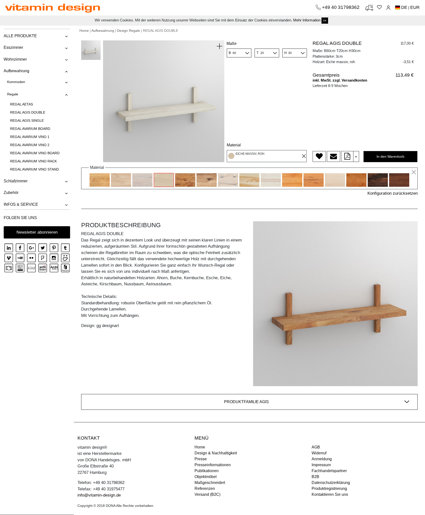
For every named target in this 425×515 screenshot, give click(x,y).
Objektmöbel (206, 477)
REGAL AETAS (21, 104)
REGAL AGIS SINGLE (27, 120)
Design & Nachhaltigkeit (216, 453)
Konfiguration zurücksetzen (392, 193)
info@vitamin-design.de (99, 495)
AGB (316, 447)
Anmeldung (322, 459)
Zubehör (11, 192)
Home (84, 31)
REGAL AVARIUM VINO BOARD (35, 153)
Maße (232, 43)
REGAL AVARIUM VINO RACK (33, 161)
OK (325, 20)
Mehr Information (306, 20)
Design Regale (128, 31)
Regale (12, 94)
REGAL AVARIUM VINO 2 (29, 145)
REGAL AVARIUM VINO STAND (34, 169)
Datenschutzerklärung (331, 483)
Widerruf (319, 453)
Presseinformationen (213, 465)
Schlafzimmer (16, 181)
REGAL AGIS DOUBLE (27, 112)
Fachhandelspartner (329, 471)
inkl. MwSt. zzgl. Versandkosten (340, 80)
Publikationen (207, 471)
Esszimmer (13, 47)
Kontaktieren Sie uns (330, 494)
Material (234, 145)
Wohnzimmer (15, 59)
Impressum (321, 465)
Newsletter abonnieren (37, 232)
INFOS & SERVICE (21, 204)
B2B (315, 477)
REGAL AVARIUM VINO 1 (29, 137)
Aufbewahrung (16, 71)
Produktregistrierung (329, 488)
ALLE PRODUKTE (20, 36)
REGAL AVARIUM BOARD (30, 129)
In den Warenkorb (390, 156)
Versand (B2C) (207, 494)
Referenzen (205, 488)
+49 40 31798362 (341, 7)
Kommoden (16, 82)
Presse (201, 459)
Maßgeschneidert (210, 483)
